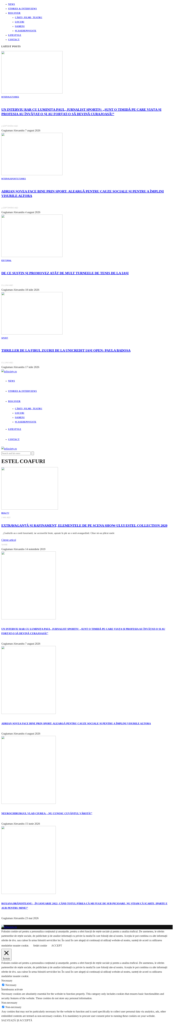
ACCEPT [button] (56, 945)
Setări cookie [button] (40, 945)
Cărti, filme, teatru (28, 17)
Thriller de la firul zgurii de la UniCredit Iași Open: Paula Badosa (65, 350)
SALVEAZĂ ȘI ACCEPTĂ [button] (16, 1020)
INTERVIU (5, 97)
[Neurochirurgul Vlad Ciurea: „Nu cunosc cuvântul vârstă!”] (28, 802)
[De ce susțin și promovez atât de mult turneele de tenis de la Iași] (32, 256)
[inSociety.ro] (9, 927)
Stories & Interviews (22, 8)
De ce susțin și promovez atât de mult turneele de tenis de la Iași (65, 273)
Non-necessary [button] (9, 1002)
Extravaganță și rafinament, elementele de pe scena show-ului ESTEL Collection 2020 (84, 525)
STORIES (14, 97)
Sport (13, 179)
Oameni (20, 26)
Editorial (6, 260)
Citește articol (8, 540)
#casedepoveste (25, 31)
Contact (14, 39)
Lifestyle (14, 35)
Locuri (19, 22)
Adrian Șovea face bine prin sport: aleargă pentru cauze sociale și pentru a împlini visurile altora (76, 723)
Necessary (10, 985)
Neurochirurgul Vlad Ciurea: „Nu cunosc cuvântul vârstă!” (46, 813)
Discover (14, 13)
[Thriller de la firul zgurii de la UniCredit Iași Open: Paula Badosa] (32, 333)
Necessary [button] (6, 980)
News (11, 4)
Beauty (5, 513)
